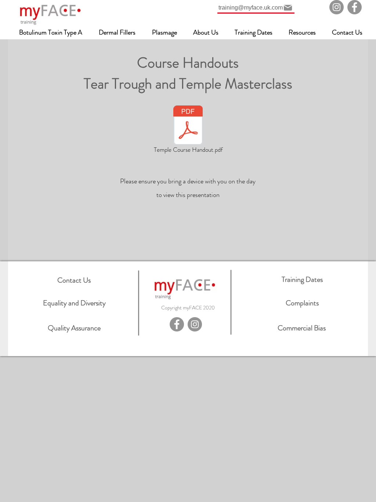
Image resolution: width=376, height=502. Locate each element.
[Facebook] (354, 7)
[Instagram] (336, 7)
